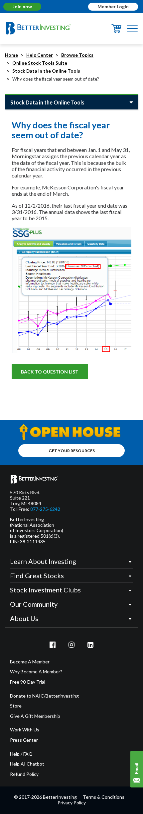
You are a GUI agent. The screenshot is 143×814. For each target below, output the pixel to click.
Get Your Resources (72, 450)
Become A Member (30, 661)
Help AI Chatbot (27, 764)
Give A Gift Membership (35, 716)
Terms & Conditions (103, 797)
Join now (22, 6)
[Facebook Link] (53, 644)
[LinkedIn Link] (90, 644)
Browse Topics (77, 55)
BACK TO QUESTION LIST (49, 371)
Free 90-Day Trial (27, 682)
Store (16, 706)
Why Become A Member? (36, 671)
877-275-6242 (45, 509)
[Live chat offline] (136, 769)
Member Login (113, 6)
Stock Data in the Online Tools (46, 71)
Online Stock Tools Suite (39, 63)
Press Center (24, 740)
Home (11, 55)
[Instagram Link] (71, 644)
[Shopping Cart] (116, 31)
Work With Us (24, 729)
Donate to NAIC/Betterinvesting (44, 696)
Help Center (39, 55)
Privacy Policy (72, 802)
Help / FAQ (21, 754)
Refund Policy (24, 774)
